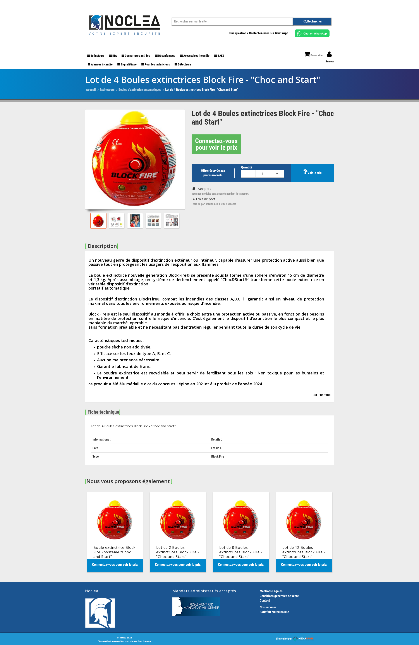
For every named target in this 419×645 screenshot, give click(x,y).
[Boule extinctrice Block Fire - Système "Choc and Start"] (115, 532)
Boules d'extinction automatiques (139, 90)
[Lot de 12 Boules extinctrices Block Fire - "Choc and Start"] (304, 532)
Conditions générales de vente (279, 596)
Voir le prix (314, 173)
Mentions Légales (271, 591)
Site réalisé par (284, 638)
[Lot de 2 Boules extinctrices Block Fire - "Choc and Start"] (178, 532)
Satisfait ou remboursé (274, 612)
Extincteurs (107, 90)
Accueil (91, 90)
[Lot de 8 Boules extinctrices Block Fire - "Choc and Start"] (241, 532)
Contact (265, 600)
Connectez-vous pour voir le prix (216, 144)
